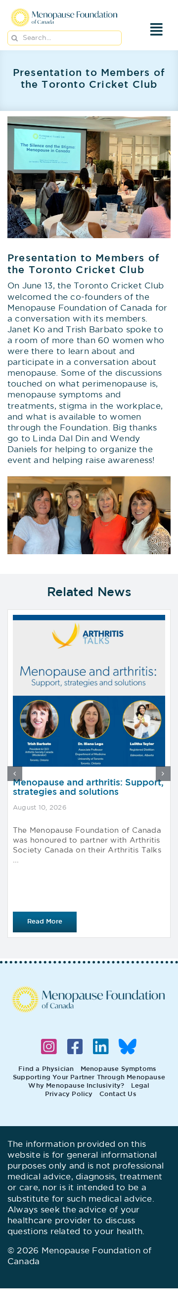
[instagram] (49, 1047)
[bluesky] (127, 1047)
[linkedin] (101, 1047)
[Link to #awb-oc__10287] (157, 29)
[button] (14, 773)
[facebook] (75, 1047)
